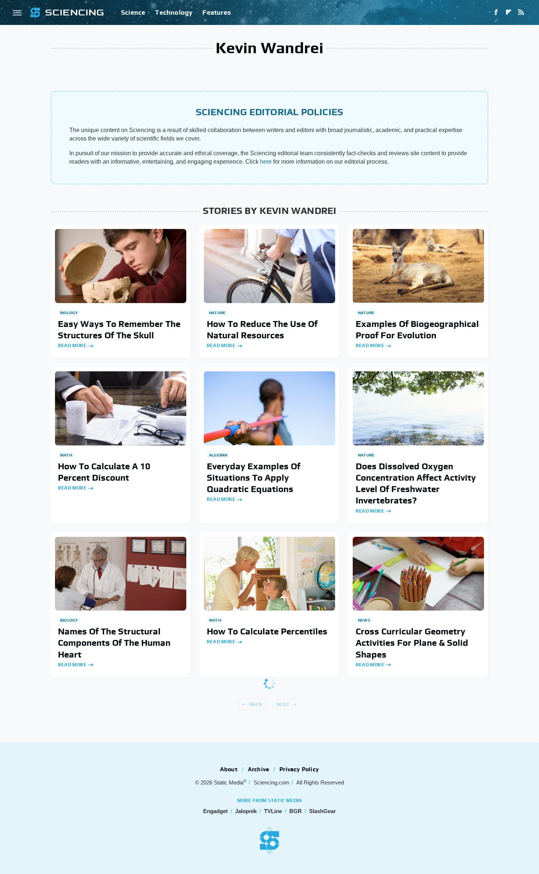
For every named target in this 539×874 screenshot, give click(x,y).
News (364, 620)
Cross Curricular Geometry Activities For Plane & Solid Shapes (412, 642)
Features (216, 12)
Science (133, 12)
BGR (295, 811)
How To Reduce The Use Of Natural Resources (262, 329)
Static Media (228, 782)
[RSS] (521, 12)
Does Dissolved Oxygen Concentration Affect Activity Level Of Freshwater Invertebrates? (416, 483)
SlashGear (322, 811)
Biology (69, 312)
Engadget (215, 811)
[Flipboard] (508, 12)
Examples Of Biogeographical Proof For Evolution (417, 329)
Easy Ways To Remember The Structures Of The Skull (119, 329)
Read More (72, 345)
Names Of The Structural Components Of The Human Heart (114, 642)
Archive (258, 769)
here (266, 162)
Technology (173, 12)
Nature (217, 312)
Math (66, 455)
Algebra (218, 455)
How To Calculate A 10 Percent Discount (104, 471)
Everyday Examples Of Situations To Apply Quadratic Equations (253, 477)
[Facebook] (496, 12)
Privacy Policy (299, 769)
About (229, 769)
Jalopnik (246, 811)
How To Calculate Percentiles (267, 631)
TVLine (273, 811)
